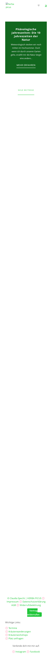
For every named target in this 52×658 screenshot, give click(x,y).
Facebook (35, 651)
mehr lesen (14, 157)
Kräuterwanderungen (20, 631)
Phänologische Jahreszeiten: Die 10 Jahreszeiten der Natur (26, 34)
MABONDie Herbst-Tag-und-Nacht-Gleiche (26, 436)
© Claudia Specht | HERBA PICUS (24, 598)
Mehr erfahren (26, 65)
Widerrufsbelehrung (30, 605)
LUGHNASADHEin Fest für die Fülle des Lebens (26, 378)
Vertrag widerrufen (33, 612)
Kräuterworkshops (18, 634)
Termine (13, 628)
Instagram (20, 651)
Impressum (13, 601)
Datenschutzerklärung (34, 601)
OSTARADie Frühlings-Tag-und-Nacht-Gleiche (26, 204)
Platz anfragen (16, 638)
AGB (13, 605)
